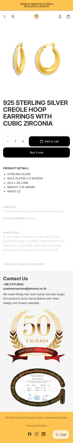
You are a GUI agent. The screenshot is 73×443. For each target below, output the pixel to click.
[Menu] (4, 16)
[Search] (13, 16)
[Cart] (68, 16)
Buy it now (36, 152)
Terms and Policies (36, 425)
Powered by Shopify (56, 417)
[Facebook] (29, 434)
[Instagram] (36, 434)
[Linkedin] (43, 434)
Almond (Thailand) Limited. (29, 417)
